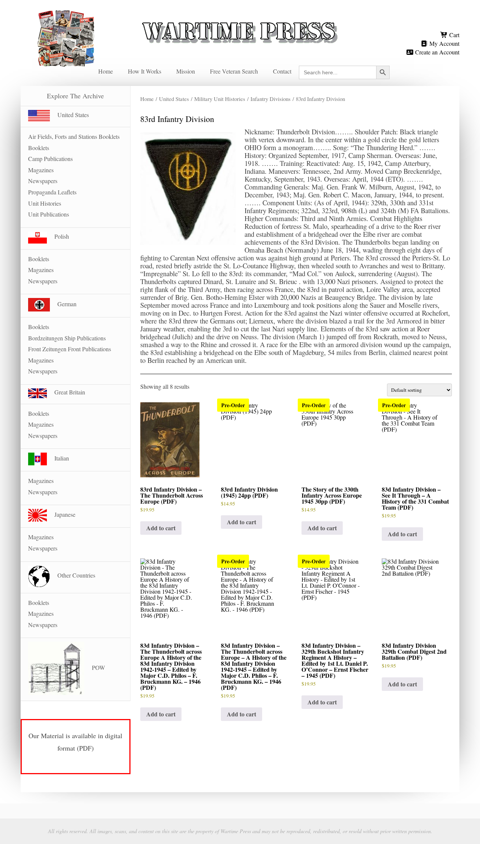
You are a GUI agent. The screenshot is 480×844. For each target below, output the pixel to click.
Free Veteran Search (234, 71)
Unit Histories (44, 203)
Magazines (41, 170)
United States (174, 98)
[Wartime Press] (240, 19)
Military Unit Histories (219, 98)
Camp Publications (50, 158)
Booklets (38, 148)
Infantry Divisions (270, 98)
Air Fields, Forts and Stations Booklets (74, 136)
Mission (185, 71)
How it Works (144, 71)
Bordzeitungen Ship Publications (67, 338)
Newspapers (42, 181)
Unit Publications (48, 214)
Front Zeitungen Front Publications (69, 349)
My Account (443, 43)
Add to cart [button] (161, 528)
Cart (453, 35)
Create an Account (436, 52)
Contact (282, 71)
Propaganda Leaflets (52, 192)
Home (105, 71)
